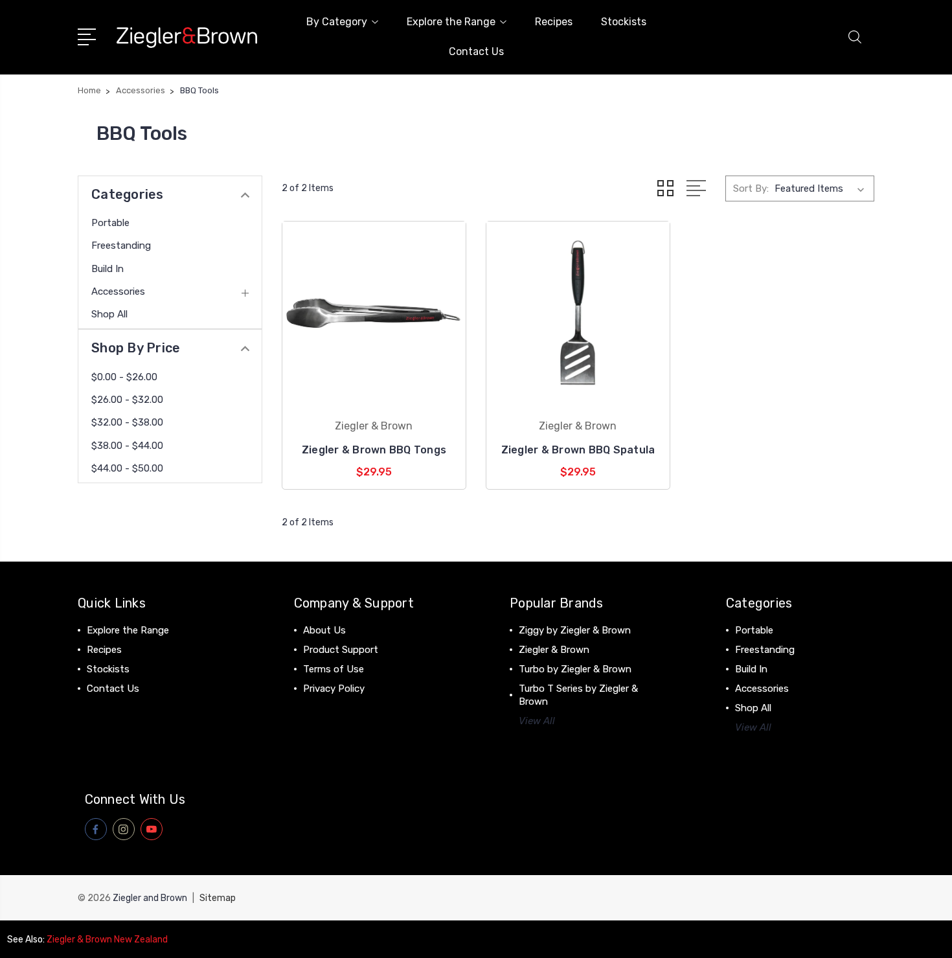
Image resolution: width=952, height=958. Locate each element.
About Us (324, 630)
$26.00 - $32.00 (127, 399)
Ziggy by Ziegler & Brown (575, 630)
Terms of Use (333, 669)
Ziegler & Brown (554, 650)
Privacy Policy (334, 688)
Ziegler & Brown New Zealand (107, 939)
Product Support (340, 650)
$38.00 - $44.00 (127, 445)
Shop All (109, 314)
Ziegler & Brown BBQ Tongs (374, 450)
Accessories (118, 291)
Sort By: (751, 188)
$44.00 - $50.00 (127, 468)
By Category (336, 22)
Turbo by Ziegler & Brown (575, 669)
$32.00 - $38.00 (127, 422)
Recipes (553, 22)
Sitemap (217, 898)
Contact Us (476, 51)
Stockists (623, 22)
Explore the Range (451, 22)
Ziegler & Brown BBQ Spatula (578, 450)
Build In (107, 269)
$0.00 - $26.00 (124, 377)
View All (537, 721)
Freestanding (121, 245)
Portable (110, 223)
